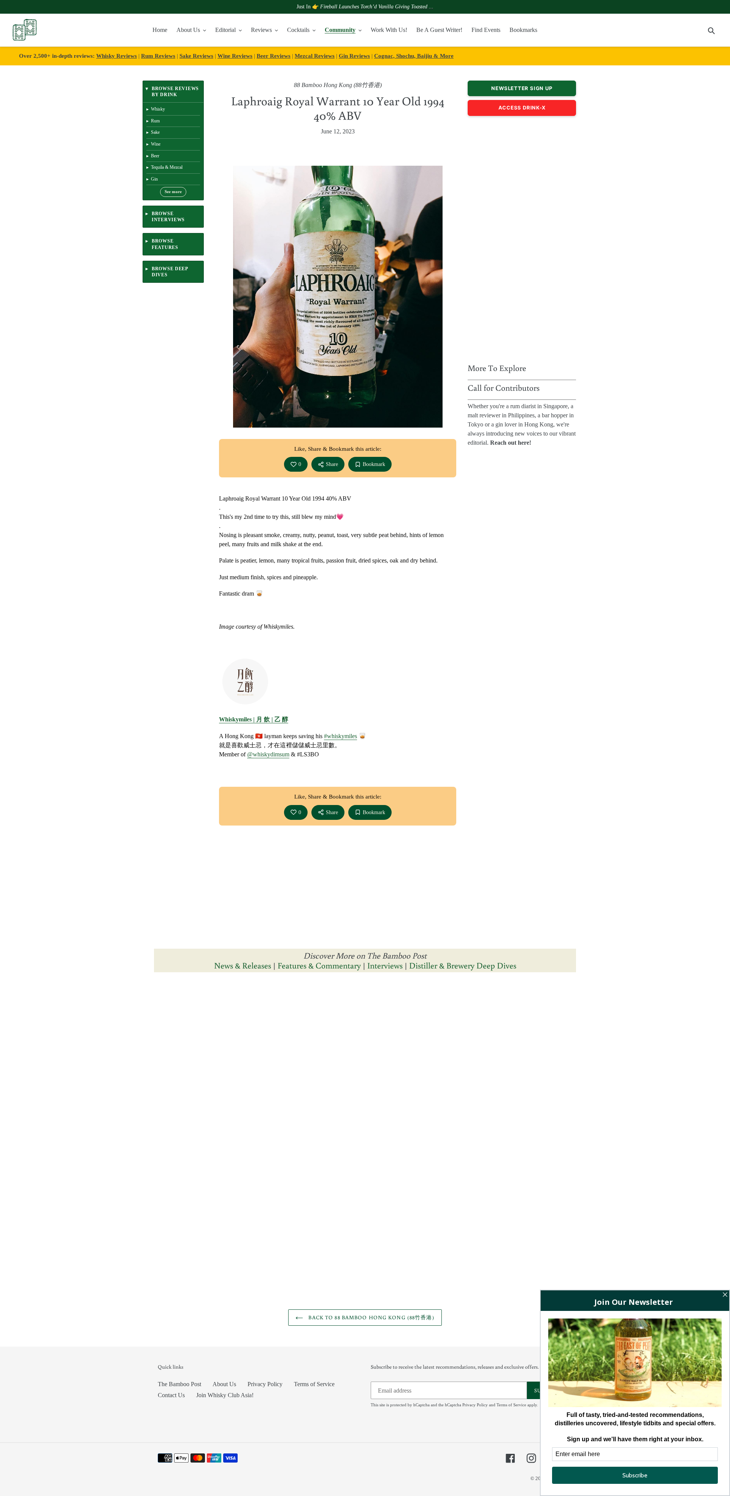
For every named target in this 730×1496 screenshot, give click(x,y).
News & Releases (243, 965)
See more (173, 192)
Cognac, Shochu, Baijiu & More (414, 55)
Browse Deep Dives (170, 271)
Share (332, 464)
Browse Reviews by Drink (175, 91)
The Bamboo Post (179, 1384)
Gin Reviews (354, 55)
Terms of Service (314, 1384)
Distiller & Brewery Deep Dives (462, 965)
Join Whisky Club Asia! (225, 1395)
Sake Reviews (196, 55)
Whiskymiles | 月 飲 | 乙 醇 (253, 719)
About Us (224, 1384)
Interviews (385, 965)
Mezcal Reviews (315, 55)
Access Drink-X (522, 108)
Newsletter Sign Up (521, 88)
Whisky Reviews (116, 55)
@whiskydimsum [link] (268, 754)
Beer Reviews (273, 55)
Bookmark (374, 464)
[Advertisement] (522, 238)
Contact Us (171, 1395)
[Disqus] (365, 1074)
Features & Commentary (319, 965)
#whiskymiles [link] (340, 736)
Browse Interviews (168, 216)
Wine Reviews (234, 55)
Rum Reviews (158, 55)
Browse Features (165, 244)
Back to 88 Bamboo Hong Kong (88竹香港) (370, 1317)
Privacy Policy (265, 1384)
